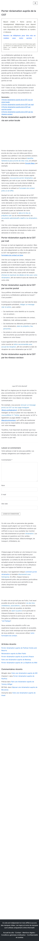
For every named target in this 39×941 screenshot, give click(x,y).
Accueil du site (8, 933)
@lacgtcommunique (8, 420)
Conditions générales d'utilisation (13, 935)
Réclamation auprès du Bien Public (13, 653)
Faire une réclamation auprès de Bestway (16, 660)
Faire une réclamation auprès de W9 (24, 673)
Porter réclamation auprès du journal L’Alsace (17, 656)
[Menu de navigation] (35, 3)
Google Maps (30, 163)
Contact (18, 933)
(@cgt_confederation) (9, 410)
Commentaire (6, 460)
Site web (4, 504)
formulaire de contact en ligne (12, 255)
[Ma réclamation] (8, 3)
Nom (3, 485)
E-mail (3, 494)
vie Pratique (6, 621)
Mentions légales (29, 933)
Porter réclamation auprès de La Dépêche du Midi (19, 663)
